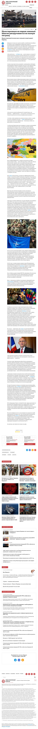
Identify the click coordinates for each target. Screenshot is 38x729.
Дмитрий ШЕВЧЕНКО (9, 495)
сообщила (9, 49)
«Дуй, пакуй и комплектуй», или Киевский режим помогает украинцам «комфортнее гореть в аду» (10, 498)
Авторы (22, 680)
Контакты (25, 680)
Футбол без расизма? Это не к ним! (11, 586)
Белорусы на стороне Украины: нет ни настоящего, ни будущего (10, 479)
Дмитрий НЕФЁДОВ (27, 476)
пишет (10, 175)
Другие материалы (6, 461)
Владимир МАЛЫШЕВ (8, 29)
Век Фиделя (6, 572)
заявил (23, 119)
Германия (12, 452)
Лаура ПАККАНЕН (26, 495)
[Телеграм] (3, 43)
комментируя (10, 281)
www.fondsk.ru (30, 724)
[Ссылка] (3, 52)
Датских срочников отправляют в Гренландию (14, 640)
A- (33, 29)
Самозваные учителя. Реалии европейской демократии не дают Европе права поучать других (27, 519)
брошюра (24, 311)
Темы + (3, 6)
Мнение (27, 6)
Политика (15, 6)
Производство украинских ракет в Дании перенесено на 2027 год (18, 558)
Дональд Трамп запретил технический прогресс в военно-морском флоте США (9, 518)
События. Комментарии (7, 591)
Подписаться (12, 444)
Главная (3, 673)
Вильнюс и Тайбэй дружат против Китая (12, 638)
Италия (9, 454)
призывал (22, 265)
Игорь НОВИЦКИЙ (8, 476)
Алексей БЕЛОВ (26, 515)
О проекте (18, 680)
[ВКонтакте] (3, 46)
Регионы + (6, 6)
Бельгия (14, 454)
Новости (10, 6)
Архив (28, 680)
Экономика (19, 6)
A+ (31, 29)
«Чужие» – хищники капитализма (11, 581)
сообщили (32, 376)
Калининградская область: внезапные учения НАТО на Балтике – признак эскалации (27, 479)
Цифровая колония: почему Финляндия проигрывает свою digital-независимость (28, 498)
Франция (4, 454)
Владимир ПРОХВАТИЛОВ (10, 515)
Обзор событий (9, 542)
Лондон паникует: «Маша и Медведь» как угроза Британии (17, 584)
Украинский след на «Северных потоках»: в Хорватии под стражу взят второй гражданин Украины (18, 622)
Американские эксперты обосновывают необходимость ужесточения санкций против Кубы (18, 605)
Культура (17, 673)
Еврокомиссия (5, 452)
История (24, 6)
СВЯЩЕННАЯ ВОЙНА (32, 6)
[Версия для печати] (35, 29)
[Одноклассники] (3, 49)
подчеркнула (22, 86)
